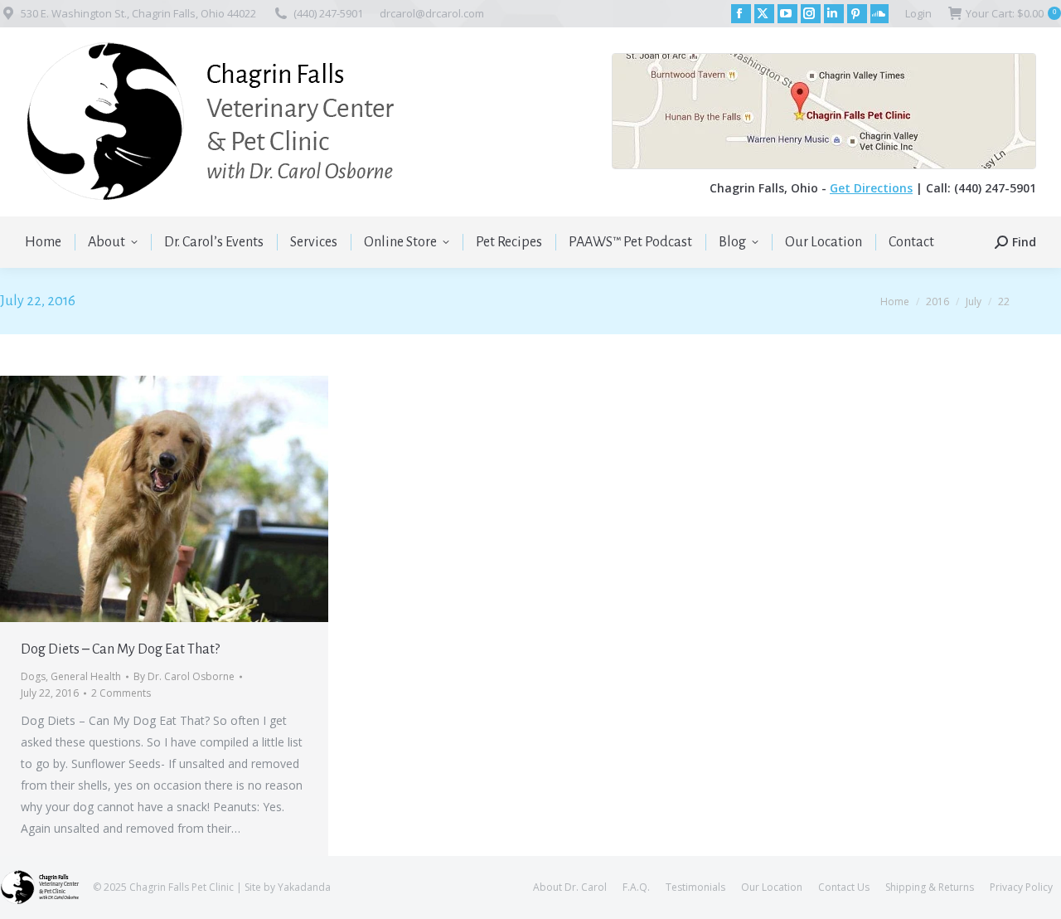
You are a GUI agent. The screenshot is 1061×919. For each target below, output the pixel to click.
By (184, 676)
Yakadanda (304, 887)
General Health (86, 676)
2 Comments (121, 693)
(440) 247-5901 (328, 13)
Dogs (33, 676)
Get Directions (871, 188)
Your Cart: (1011, 13)
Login (918, 13)
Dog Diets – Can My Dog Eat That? (120, 649)
